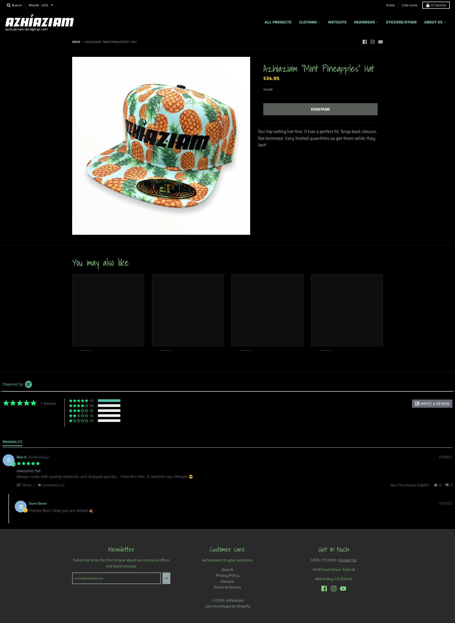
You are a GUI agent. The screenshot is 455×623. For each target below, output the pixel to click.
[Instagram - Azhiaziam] (372, 41)
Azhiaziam (235, 600)
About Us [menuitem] (433, 22)
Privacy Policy (227, 575)
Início (76, 42)
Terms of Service (227, 587)
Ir (166, 578)
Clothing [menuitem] (308, 22)
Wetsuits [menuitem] (337, 22)
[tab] (12, 442)
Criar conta (409, 5)
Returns (227, 581)
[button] (432, 404)
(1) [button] (91, 400)
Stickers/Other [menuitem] (401, 22)
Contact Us (348, 560)
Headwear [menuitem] (364, 22)
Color (268, 89)
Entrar (390, 5)
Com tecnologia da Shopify (227, 606)
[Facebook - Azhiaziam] (364, 41)
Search (227, 569)
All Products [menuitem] (278, 22)
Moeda (34, 5)
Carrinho (438, 5)
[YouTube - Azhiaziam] (380, 41)
